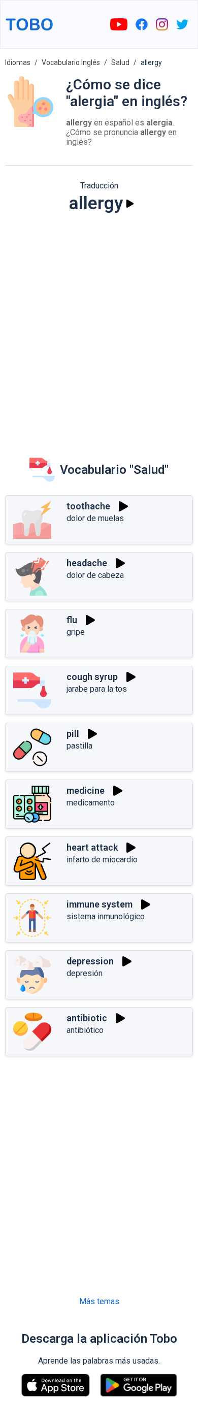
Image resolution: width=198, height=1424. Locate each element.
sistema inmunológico (106, 916)
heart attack (92, 847)
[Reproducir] (130, 203)
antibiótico (85, 1030)
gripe (76, 632)
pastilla (79, 746)
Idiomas (17, 62)
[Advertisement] (99, 328)
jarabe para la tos (97, 689)
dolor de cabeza (95, 575)
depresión (85, 973)
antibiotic (87, 1018)
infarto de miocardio (102, 859)
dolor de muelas (95, 518)
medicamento (91, 802)
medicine (86, 790)
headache (87, 563)
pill (73, 733)
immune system (100, 904)
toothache (88, 506)
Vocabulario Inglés (71, 62)
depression (90, 961)
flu (72, 619)
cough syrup (92, 676)
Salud (120, 62)
